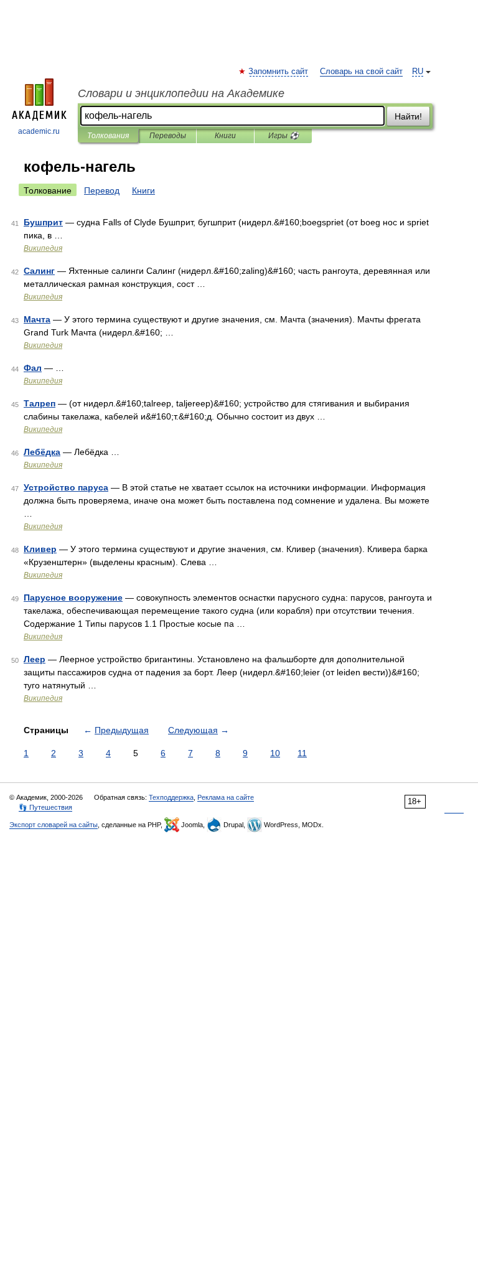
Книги (225, 135)
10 (275, 753)
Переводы (167, 135)
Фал (33, 368)
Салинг (39, 271)
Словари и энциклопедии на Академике (181, 93)
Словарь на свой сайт (361, 71)
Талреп (39, 403)
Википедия (43, 248)
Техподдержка (171, 797)
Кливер (40, 549)
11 (302, 753)
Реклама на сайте (225, 797)
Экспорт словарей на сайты (53, 824)
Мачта (37, 319)
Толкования (108, 135)
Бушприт (43, 222)
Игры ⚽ (283, 135)
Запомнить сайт (279, 71)
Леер (34, 659)
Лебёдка (42, 452)
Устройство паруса (66, 487)
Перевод (102, 190)
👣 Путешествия (45, 807)
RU (417, 71)
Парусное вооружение (73, 597)
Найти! (408, 116)
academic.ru (39, 131)
